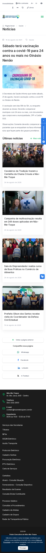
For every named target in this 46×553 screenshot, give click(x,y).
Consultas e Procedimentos (13, 505)
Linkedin (25, 368)
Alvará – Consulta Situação (13, 480)
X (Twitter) (25, 376)
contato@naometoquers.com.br (19, 410)
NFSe (4, 434)
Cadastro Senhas (9, 455)
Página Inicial (9, 26)
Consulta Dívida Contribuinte (13, 494)
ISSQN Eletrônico (9, 439)
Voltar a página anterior (25, 340)
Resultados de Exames (11, 489)
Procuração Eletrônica (11, 459)
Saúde (21, 26)
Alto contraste (23, 3)
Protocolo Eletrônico (10, 450)
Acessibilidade (7, 3)
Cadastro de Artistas (10, 510)
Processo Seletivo (9, 501)
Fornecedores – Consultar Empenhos (17, 485)
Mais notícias (38, 138)
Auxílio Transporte (9, 443)
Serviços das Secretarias (12, 425)
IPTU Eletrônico (8, 464)
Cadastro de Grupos (10, 515)
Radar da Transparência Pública (15, 519)
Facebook (24, 360)
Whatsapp (25, 352)
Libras (31, 8)
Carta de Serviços (9, 469)
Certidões (6, 476)
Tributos (5, 430)
